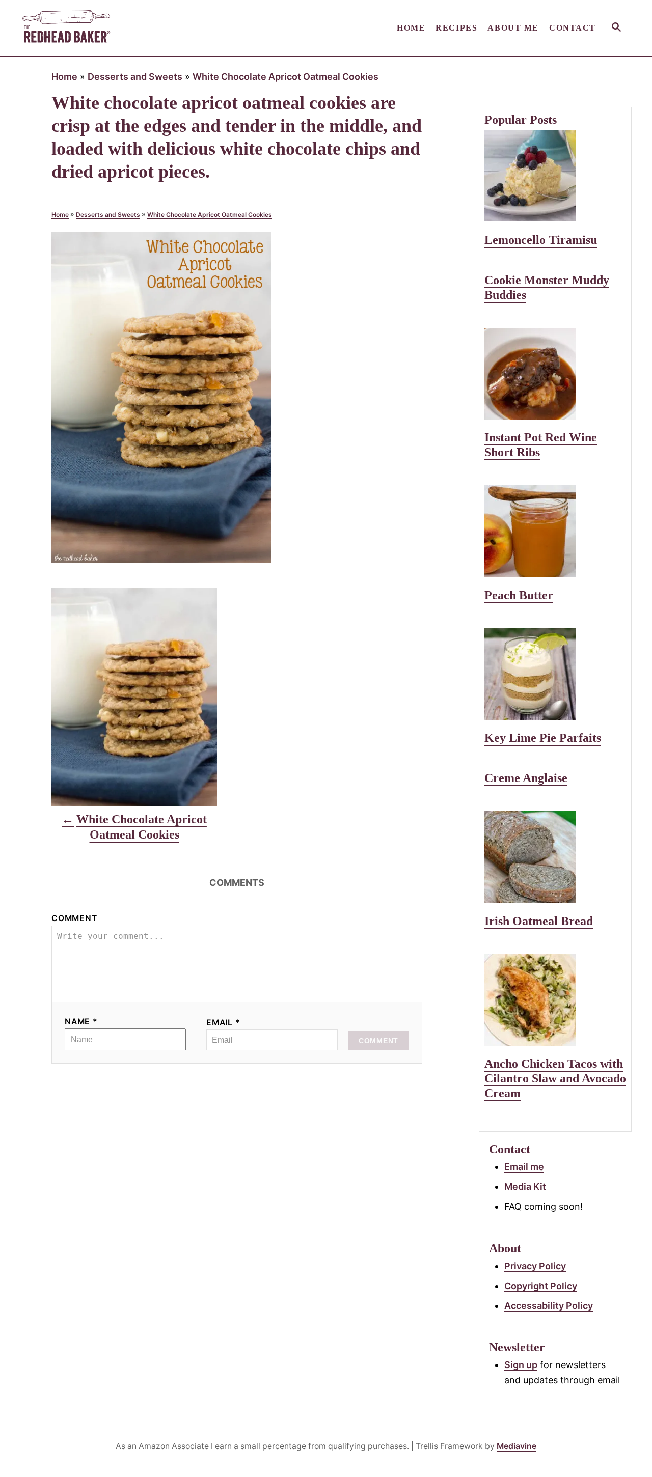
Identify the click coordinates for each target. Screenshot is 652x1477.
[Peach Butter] (555, 531)
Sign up (520, 1364)
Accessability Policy (548, 1305)
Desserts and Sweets (135, 76)
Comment (74, 918)
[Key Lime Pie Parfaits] (555, 674)
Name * (81, 1021)
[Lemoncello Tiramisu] (555, 175)
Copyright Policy (540, 1285)
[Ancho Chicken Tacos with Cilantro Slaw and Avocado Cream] (555, 1000)
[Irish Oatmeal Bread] (555, 857)
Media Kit (525, 1186)
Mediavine (516, 1446)
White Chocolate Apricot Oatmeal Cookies (285, 76)
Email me (524, 1166)
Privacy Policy (535, 1266)
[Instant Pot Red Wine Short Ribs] (555, 374)
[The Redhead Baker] (112, 28)
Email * (223, 1022)
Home (64, 76)
